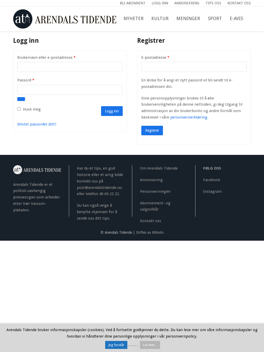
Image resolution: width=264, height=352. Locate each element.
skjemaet (100, 211)
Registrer (152, 130)
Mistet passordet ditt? (36, 124)
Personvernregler (155, 191)
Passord (32, 80)
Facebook (211, 180)
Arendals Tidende (118, 232)
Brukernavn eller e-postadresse (53, 57)
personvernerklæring (188, 117)
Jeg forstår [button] (116, 345)
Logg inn (112, 111)
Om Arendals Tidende (159, 168)
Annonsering (151, 180)
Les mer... (150, 345)
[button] (251, 18)
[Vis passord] (21, 99)
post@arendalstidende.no (99, 187)
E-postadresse (162, 57)
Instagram (212, 191)
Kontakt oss (150, 221)
